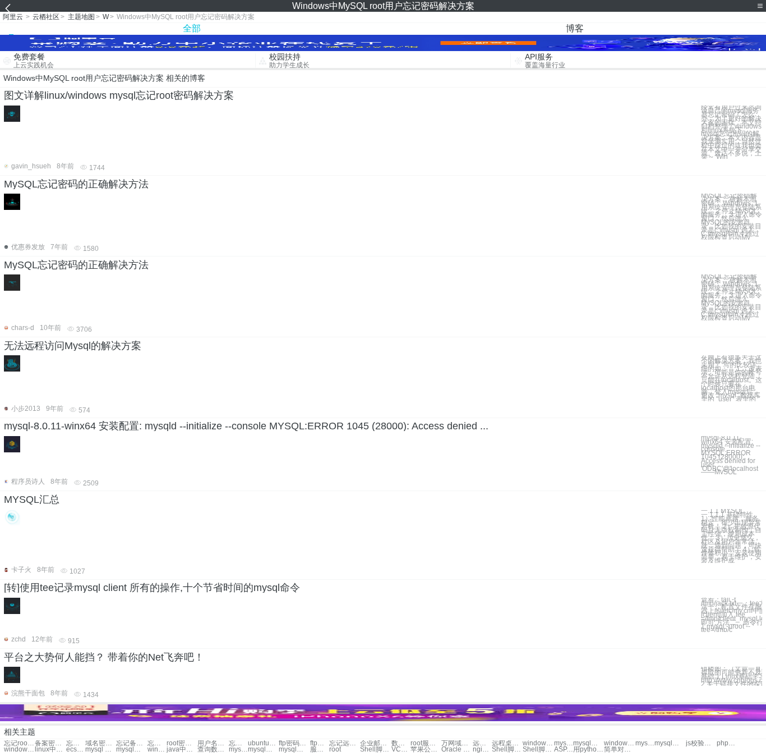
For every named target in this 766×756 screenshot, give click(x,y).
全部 (192, 28)
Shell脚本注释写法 (375, 749)
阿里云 (13, 17)
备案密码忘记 (50, 743)
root (335, 749)
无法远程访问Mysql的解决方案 (72, 345)
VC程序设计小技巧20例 (400, 749)
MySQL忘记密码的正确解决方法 (76, 184)
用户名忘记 (212, 743)
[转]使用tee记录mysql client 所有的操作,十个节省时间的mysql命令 (152, 587)
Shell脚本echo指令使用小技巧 (507, 749)
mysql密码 (563, 743)
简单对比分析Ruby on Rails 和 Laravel (619, 749)
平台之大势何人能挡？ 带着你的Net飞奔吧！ (104, 657)
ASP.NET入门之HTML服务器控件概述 (563, 749)
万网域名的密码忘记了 (456, 743)
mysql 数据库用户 (100, 749)
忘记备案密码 (131, 743)
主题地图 (81, 17)
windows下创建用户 (19, 749)
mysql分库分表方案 (263, 749)
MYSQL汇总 (31, 499)
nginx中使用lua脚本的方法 (482, 749)
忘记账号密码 (157, 743)
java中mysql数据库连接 (182, 749)
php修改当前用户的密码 (726, 743)
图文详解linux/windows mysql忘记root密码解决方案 (119, 95)
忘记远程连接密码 (344, 743)
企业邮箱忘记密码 (375, 743)
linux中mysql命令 (50, 749)
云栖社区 (46, 17)
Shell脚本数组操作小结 (538, 749)
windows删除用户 (619, 743)
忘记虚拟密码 (75, 743)
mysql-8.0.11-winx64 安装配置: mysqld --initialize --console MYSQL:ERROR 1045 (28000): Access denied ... (246, 426)
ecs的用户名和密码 (75, 749)
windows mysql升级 (157, 749)
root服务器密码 (425, 743)
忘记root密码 (19, 743)
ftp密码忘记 (294, 743)
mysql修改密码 (644, 743)
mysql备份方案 (131, 749)
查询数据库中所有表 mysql (212, 749)
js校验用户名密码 (701, 743)
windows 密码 (538, 743)
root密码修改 (182, 743)
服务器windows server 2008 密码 (319, 749)
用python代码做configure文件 (588, 749)
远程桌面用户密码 (482, 743)
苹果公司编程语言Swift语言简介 (425, 749)
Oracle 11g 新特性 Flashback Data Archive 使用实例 (456, 749)
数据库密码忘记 (400, 743)
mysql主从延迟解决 (238, 749)
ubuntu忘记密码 (263, 743)
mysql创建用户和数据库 (294, 749)
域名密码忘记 (100, 743)
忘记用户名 (238, 743)
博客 (575, 28)
